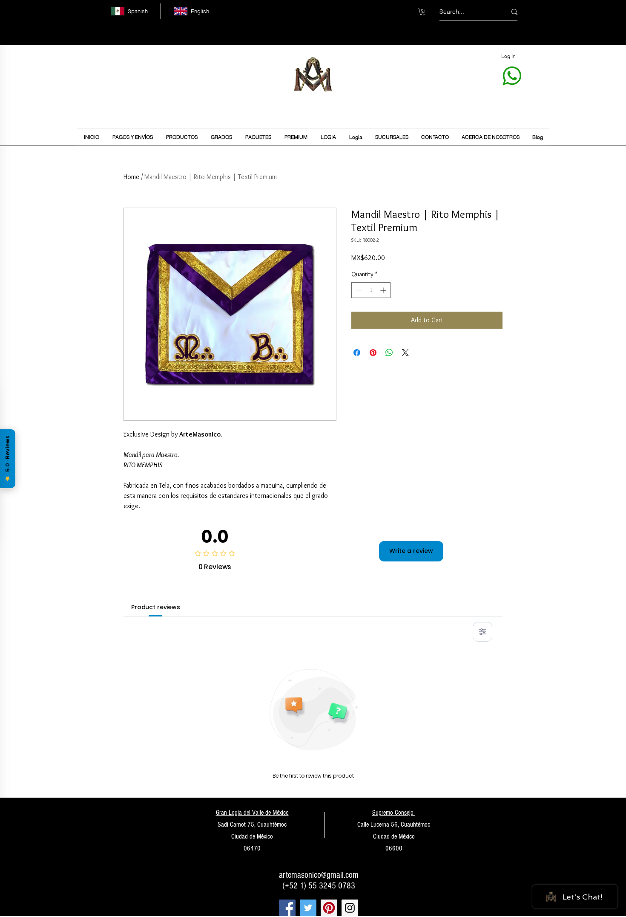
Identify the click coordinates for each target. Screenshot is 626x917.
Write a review (411, 551)
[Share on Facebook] (357, 352)
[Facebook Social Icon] (287, 908)
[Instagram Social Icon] (350, 908)
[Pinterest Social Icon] (329, 908)
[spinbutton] (371, 290)
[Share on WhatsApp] (389, 352)
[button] (422, 12)
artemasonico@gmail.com (319, 875)
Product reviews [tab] (155, 607)
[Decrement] (358, 290)
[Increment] (384, 290)
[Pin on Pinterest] (373, 352)
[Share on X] (405, 352)
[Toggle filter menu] (482, 632)
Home (131, 177)
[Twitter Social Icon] (308, 908)
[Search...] (514, 11)
